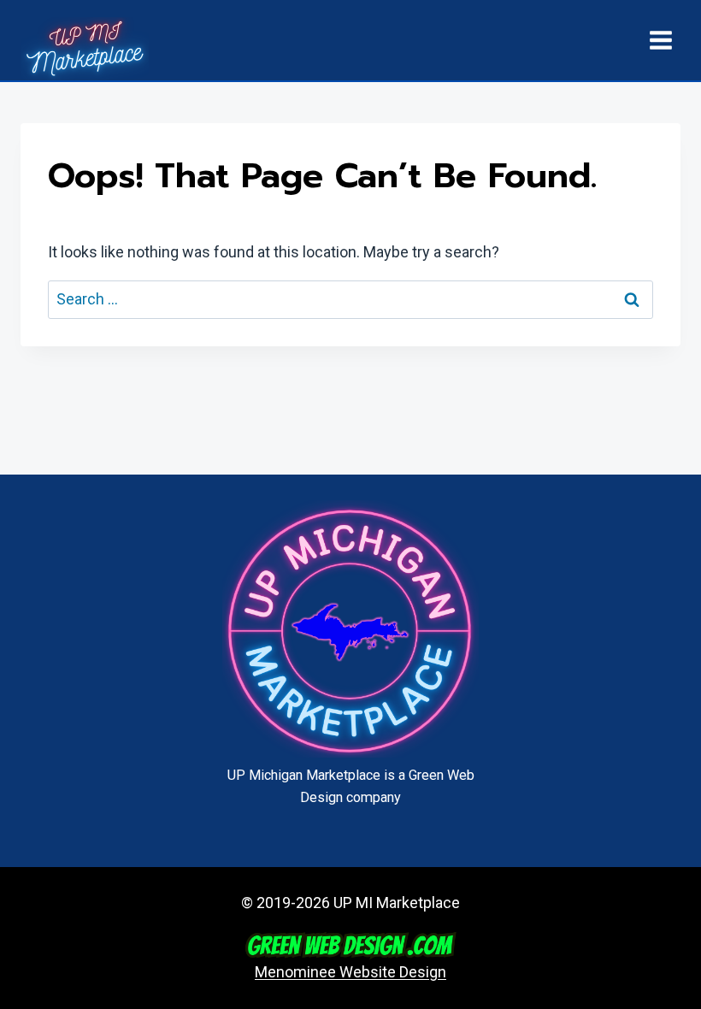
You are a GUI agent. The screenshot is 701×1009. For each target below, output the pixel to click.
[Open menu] (660, 39)
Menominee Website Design (350, 972)
